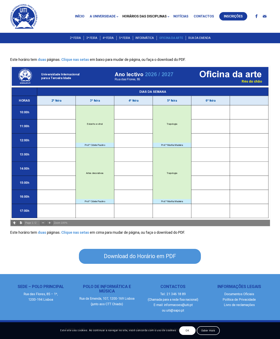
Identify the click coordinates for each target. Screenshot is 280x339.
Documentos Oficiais (239, 294)
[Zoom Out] (43, 223)
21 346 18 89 (176, 294)
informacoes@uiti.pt (178, 305)
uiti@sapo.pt (175, 310)
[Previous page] (14, 223)
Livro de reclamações (239, 305)
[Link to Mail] (265, 16)
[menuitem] (79, 16)
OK (187, 330)
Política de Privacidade (239, 300)
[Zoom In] (50, 223)
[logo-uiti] (23, 16)
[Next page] (21, 223)
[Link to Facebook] (256, 16)
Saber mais (208, 330)
